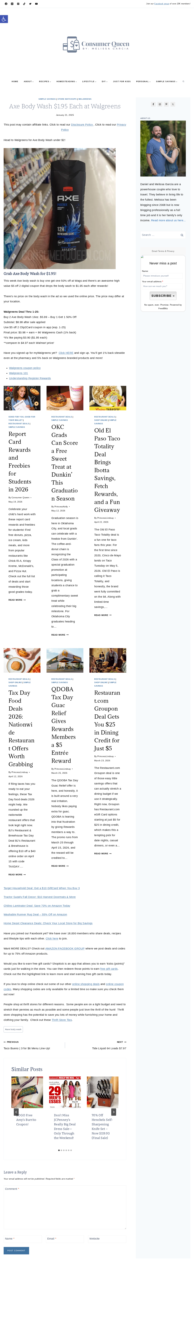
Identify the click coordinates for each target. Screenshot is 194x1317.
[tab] (59, 1150)
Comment (12, 1188)
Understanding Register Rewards (30, 378)
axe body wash (13, 1029)
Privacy (170, 251)
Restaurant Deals (18, 424)
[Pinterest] (18, 3)
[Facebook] (6, 3)
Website (94, 1238)
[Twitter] (30, 3)
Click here (52, 938)
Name (9, 1238)
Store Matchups (67, 99)
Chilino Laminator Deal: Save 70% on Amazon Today (37, 905)
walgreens (85, 99)
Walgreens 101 (18, 373)
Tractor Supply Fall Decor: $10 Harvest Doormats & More (40, 896)
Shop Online (101, 420)
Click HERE (66, 352)
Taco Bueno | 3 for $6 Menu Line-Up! (27, 1045)
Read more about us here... (168, 220)
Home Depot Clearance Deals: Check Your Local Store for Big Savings (48, 923)
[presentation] (22, 398)
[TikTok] (24, 3)
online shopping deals (86, 984)
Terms (161, 251)
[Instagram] (12, 3)
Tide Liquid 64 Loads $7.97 (109, 1045)
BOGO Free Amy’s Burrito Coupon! (26, 1119)
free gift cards (109, 968)
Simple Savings (47, 99)
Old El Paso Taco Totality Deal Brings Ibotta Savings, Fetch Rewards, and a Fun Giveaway (107, 470)
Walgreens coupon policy (25, 368)
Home (15, 81)
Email (51, 1238)
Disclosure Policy (82, 124)
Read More (16, 600)
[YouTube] (36, 3)
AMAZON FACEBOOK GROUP (65, 948)
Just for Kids (122, 81)
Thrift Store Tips (62, 1019)
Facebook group (161, 4)
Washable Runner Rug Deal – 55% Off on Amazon (35, 914)
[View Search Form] (183, 81)
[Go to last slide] (16, 1112)
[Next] (113, 1112)
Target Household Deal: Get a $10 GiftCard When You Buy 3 (42, 888)
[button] (4, 19)
